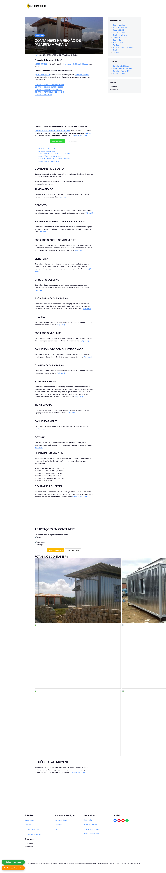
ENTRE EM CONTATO (73, 550)
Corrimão (116, 52)
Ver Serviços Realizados (13, 868)
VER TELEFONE (72, 141)
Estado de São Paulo (77, 772)
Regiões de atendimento (34, 834)
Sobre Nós (88, 820)
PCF (56, 829)
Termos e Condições (91, 834)
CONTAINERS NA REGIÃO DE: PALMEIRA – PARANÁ (58, 42)
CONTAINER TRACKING (43, 94)
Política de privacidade (92, 829)
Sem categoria (40, 35)
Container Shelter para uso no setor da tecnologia (52, 130)
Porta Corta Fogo (119, 32)
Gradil (115, 50)
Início (36, 55)
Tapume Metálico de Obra (122, 68)
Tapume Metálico (119, 30)
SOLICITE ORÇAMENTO (56, 550)
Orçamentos (29, 820)
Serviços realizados (32, 829)
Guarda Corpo (118, 40)
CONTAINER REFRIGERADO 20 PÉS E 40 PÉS (51, 92)
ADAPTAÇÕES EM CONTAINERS (49, 156)
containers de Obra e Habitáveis (76, 64)
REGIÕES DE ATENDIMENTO (48, 161)
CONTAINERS (113, 86)
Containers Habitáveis (121, 66)
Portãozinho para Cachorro (123, 47)
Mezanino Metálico (120, 27)
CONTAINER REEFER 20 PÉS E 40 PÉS (48, 89)
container (87, 133)
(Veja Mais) (62, 197)
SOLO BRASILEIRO (43, 64)
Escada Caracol (118, 42)
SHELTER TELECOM (79, 135)
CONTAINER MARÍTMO (46, 151)
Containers (58, 825)
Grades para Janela (120, 37)
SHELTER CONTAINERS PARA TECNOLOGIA (54, 154)
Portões (116, 45)
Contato (28, 825)
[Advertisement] (64, 110)
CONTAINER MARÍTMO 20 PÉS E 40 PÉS (49, 84)
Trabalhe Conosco (90, 825)
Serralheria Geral (61, 820)
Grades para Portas (120, 35)
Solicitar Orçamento (13, 862)
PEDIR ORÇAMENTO (57, 141)
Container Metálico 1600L (122, 71)
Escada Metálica (119, 25)
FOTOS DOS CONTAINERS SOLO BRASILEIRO (54, 159)
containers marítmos (82, 75)
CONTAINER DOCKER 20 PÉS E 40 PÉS (49, 87)
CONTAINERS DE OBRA (46, 149)
